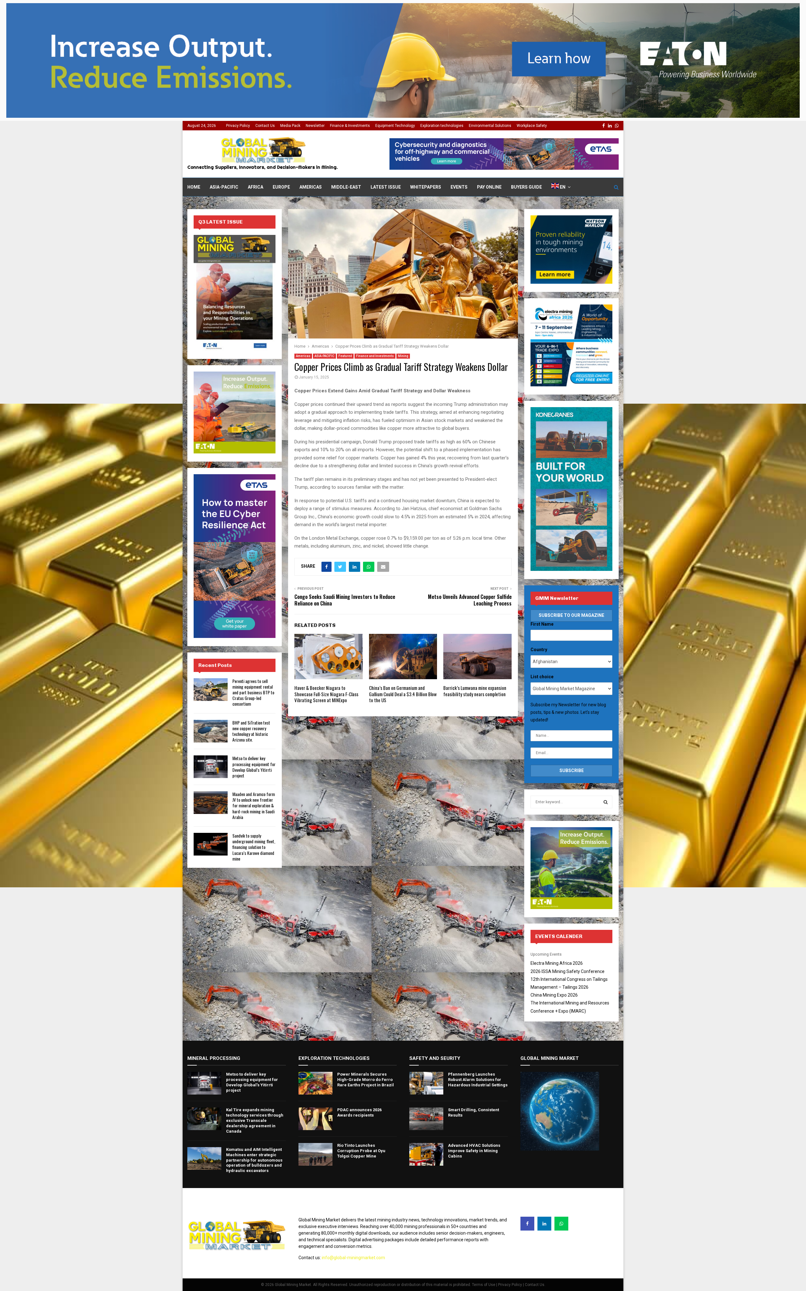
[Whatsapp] (561, 1224)
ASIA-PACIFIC (224, 187)
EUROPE (281, 187)
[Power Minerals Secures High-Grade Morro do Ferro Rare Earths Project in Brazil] (315, 1083)
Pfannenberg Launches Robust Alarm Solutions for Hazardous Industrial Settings (478, 1079)
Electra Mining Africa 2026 (557, 963)
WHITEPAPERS (425, 187)
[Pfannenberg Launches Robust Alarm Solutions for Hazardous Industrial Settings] (426, 1083)
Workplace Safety (532, 125)
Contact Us (265, 125)
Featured (345, 356)
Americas (310, 187)
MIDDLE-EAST (346, 187)
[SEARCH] (605, 802)
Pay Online (489, 187)
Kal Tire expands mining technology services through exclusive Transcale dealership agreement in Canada (254, 1120)
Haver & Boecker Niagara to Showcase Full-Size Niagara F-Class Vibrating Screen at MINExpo (326, 693)
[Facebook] (527, 1224)
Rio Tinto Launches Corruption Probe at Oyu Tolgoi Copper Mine (361, 1150)
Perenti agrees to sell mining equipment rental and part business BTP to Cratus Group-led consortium (253, 692)
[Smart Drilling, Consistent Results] (426, 1118)
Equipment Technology (395, 125)
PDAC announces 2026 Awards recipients (359, 1112)
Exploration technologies (441, 125)
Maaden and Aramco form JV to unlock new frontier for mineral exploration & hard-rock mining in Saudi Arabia (253, 805)
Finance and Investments (375, 356)
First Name (542, 624)
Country (539, 649)
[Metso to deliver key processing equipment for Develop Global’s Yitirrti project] (211, 766)
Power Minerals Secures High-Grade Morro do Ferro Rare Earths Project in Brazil (365, 1079)
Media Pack (290, 125)
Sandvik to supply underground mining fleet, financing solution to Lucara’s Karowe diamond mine (253, 847)
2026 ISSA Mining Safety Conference (567, 971)
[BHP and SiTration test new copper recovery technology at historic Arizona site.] (211, 731)
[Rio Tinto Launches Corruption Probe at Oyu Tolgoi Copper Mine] (315, 1154)
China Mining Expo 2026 (554, 995)
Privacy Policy (238, 125)
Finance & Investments (350, 125)
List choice (542, 676)
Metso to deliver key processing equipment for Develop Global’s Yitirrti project (253, 767)
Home (193, 187)
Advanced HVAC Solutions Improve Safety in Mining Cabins (474, 1150)
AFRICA (255, 187)
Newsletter (315, 125)
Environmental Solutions (490, 125)
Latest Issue (386, 187)
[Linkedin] (544, 1224)
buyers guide (526, 187)
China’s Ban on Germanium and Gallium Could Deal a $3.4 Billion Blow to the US (403, 693)
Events (459, 187)
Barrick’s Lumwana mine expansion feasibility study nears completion (474, 690)
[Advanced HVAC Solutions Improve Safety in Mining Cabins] (426, 1154)
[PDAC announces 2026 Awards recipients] (315, 1118)
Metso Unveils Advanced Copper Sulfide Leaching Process (470, 600)
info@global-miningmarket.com (353, 1257)
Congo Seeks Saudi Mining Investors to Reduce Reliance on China (344, 600)
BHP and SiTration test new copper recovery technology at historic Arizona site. (251, 731)
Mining (403, 356)
